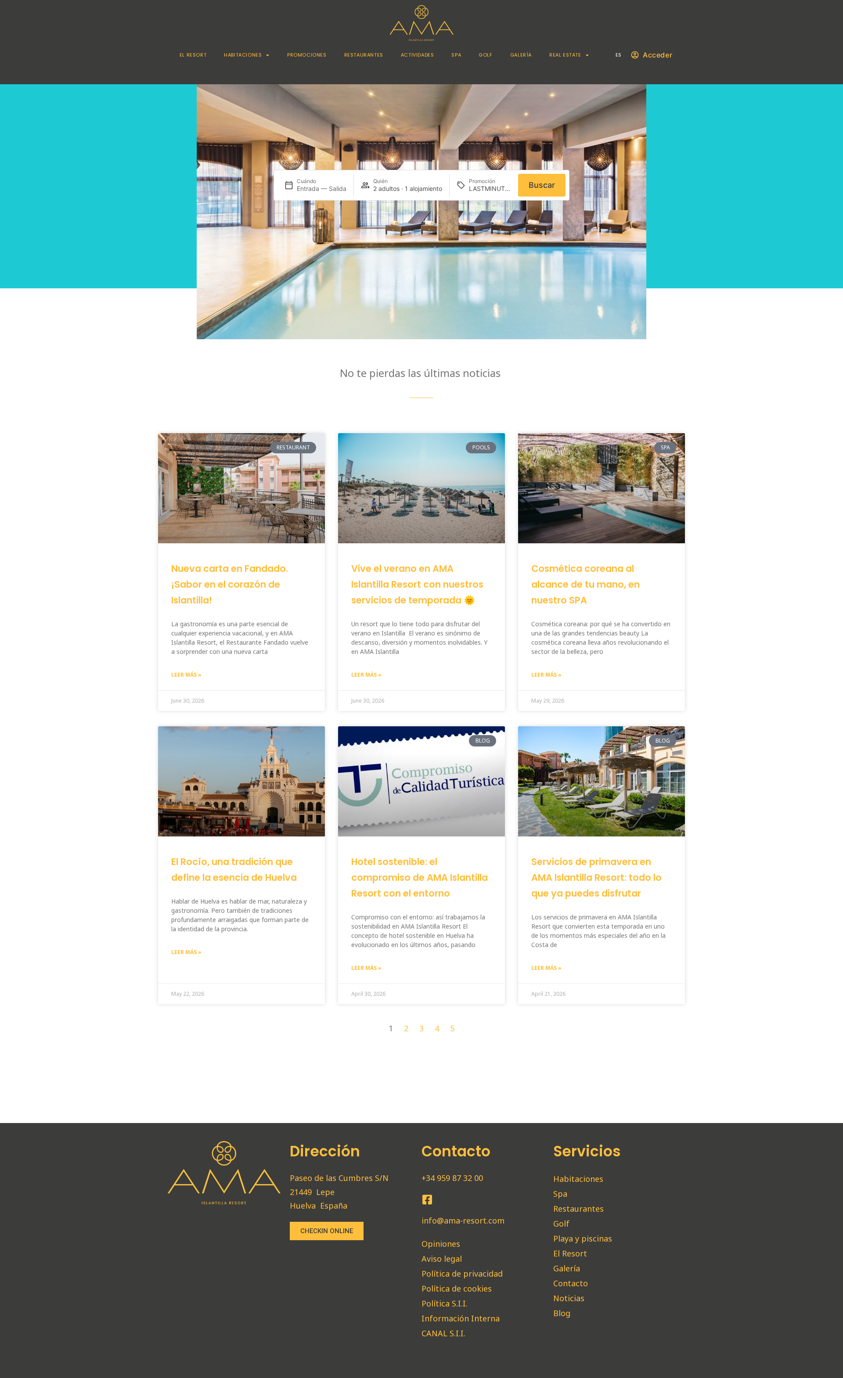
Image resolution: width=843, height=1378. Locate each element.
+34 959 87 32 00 (452, 1178)
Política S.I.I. (445, 1303)
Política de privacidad (462, 1273)
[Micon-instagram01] (443, 1199)
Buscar (542, 185)
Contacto (570, 1283)
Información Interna (461, 1318)
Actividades (417, 54)
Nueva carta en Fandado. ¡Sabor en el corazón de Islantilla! (229, 584)
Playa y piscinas (582, 1238)
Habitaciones (243, 54)
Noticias (568, 1298)
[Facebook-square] (427, 1199)
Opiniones (441, 1243)
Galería (521, 54)
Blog (561, 1313)
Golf (485, 54)
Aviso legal (442, 1258)
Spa (456, 54)
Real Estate (565, 54)
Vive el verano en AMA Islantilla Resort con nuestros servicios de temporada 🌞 (417, 584)
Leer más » (186, 674)
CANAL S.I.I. (443, 1333)
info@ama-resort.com (463, 1220)
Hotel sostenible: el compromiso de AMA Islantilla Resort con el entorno (419, 877)
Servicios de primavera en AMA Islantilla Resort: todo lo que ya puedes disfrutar (596, 877)
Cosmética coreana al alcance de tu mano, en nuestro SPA (585, 584)
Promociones (307, 54)
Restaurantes (363, 54)
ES (619, 54)
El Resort (193, 54)
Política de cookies (457, 1288)
